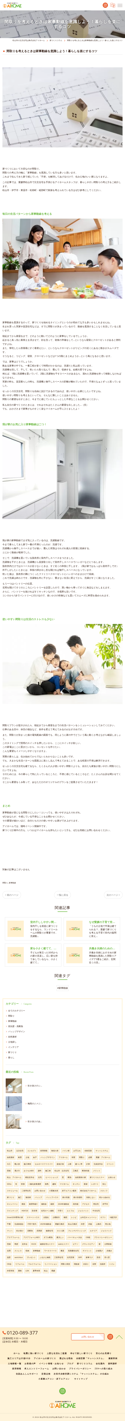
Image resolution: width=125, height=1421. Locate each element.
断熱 (69, 1177)
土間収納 (107, 1244)
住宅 (40, 1177)
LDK (27, 1271)
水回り (86, 1264)
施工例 (48, 1171)
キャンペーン (12, 1204)
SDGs (9, 1184)
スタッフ (103, 1191)
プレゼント (31, 1257)
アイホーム (63, 1157)
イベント (110, 1164)
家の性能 (65, 1197)
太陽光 (46, 1217)
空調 (9, 1244)
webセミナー (63, 1244)
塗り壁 (107, 1257)
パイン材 (65, 1151)
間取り (5, 882)
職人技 (17, 1164)
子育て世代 (31, 1224)
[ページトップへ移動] (119, 1336)
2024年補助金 (63, 1204)
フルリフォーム (34, 1264)
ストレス (18, 1251)
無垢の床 (54, 1151)
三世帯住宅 (58, 1257)
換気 (47, 1184)
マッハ (9, 1231)
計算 (88, 1164)
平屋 (9, 1224)
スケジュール (12, 1191)
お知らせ (111, 1177)
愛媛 (53, 1271)
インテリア (13, 1047)
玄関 (9, 1251)
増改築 (76, 1264)
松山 (46, 1271)
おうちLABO (29, 1171)
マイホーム (64, 1184)
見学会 (24, 1244)
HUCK (33, 1244)
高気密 (39, 1231)
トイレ (112, 1264)
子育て (60, 1211)
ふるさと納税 (45, 1257)
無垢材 (28, 1197)
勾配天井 (113, 1217)
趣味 (54, 1184)
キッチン (76, 1184)
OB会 (9, 1264)
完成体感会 (18, 1224)
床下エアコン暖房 (69, 1191)
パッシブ (38, 1197)
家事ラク (89, 1257)
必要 (90, 1157)
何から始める (104, 1197)
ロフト (103, 1217)
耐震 (20, 1157)
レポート (94, 1184)
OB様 (88, 1237)
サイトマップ (81, 1378)
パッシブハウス (52, 1197)
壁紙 (9, 1171)
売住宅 (96, 1204)
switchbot (18, 1257)
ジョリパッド (106, 1231)
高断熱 (30, 1231)
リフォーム (19, 1264)
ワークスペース (50, 1251)
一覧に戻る (62, 894)
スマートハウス (33, 1217)
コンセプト (31, 1151)
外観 (90, 1224)
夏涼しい (60, 1237)
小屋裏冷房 (53, 1191)
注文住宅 (19, 1151)
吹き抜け (19, 1231)
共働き (109, 1251)
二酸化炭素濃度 (34, 1184)
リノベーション (51, 1264)
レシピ (73, 1217)
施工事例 (27, 1164)
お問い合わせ (40, 1191)
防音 (98, 1257)
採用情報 (43, 1151)
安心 (104, 1184)
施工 (20, 1197)
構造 (23, 1204)
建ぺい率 (78, 1164)
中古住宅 (96, 1211)
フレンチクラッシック (77, 1231)
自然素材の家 (80, 1177)
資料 (39, 1171)
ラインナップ (12, 1211)
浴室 (94, 1264)
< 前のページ (11, 894)
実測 (23, 1184)
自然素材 (12, 1036)
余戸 (35, 1157)
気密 (16, 1244)
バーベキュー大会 (75, 1237)
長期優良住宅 (73, 1251)
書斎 (62, 1251)
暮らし (11, 1057)
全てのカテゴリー (16, 1010)
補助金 (44, 1204)
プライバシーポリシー (103, 1237)
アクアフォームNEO (31, 1237)
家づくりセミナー (97, 1177)
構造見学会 (29, 1177)
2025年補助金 (45, 1224)
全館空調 (88, 1151)
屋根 (20, 1271)
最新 (52, 1204)
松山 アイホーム (14, 1177)
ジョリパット (83, 1211)
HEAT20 (25, 1211)
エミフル (70, 1211)
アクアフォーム (13, 1237)
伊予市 (105, 1204)
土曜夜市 (56, 1217)
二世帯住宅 (26, 1191)
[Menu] (120, 5)
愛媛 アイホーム (103, 1157)
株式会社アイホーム (88, 1191)
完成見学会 (98, 1164)
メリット (96, 1171)
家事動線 (12, 882)
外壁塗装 (10, 1271)
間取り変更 (65, 1264)
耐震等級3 (33, 1204)
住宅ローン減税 (47, 1211)
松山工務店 (72, 1224)
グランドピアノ (88, 1244)
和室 (73, 1157)
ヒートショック (52, 1177)
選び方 (17, 1171)
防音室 (34, 1211)
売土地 (108, 1224)
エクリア (93, 1231)
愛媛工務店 (59, 1224)
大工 (9, 1164)
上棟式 (98, 1224)
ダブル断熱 (48, 1237)
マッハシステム (102, 1151)
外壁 (82, 1224)
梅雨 (65, 1217)
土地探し (12, 1041)
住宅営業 (70, 1257)
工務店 (75, 1171)
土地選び (99, 1251)
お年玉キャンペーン (88, 1217)
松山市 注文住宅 (62, 1171)
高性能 (75, 1204)
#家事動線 (62, 987)
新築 (85, 1184)
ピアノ (75, 1244)
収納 (27, 1251)
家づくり (12, 1052)
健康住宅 (49, 1231)
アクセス (85, 1204)
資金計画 (60, 1164)
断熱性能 (85, 1171)
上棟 (69, 1164)
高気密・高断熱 (15, 1026)
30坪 (80, 1257)
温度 (9, 1257)
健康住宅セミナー (47, 1244)
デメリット (87, 1251)
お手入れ (77, 1151)
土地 (27, 1157)
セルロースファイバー (44, 1164)
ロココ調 (60, 1231)
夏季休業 (36, 1271)
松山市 (9, 1151)
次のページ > (113, 894)
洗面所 (102, 1264)
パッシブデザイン (16, 1031)
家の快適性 (77, 1197)
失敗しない (90, 1197)
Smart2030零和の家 (15, 1217)
